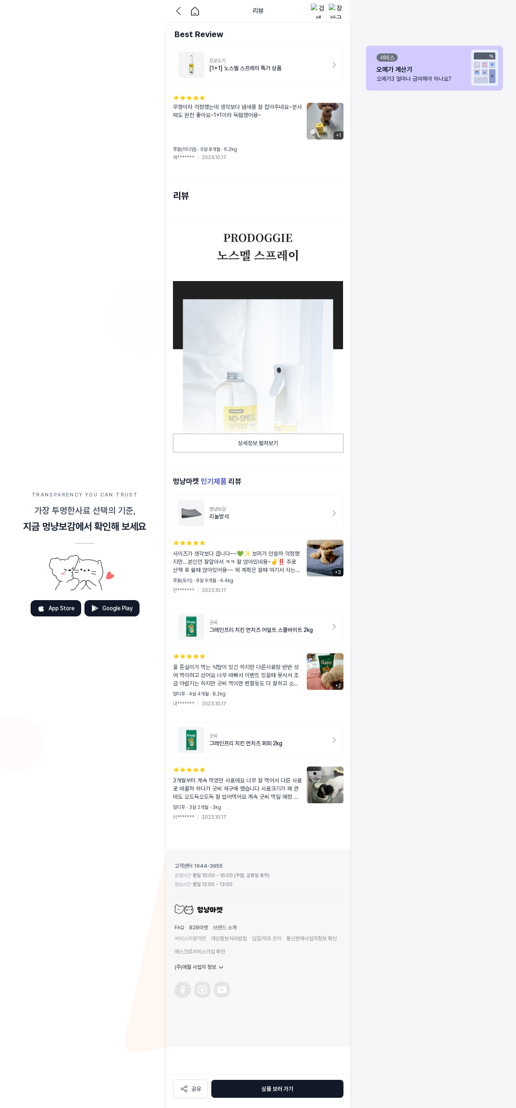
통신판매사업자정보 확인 (311, 938)
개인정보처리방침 (229, 938)
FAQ (179, 927)
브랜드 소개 (225, 927)
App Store (62, 608)
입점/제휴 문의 (266, 938)
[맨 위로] (362, 1062)
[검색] (318, 11)
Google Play (117, 608)
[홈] (195, 11)
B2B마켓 (198, 927)
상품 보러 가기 (277, 1089)
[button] (258, 128)
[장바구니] (336, 11)
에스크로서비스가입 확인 (200, 951)
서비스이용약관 (190, 938)
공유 (196, 1089)
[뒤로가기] (180, 11)
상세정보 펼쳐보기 (258, 443)
